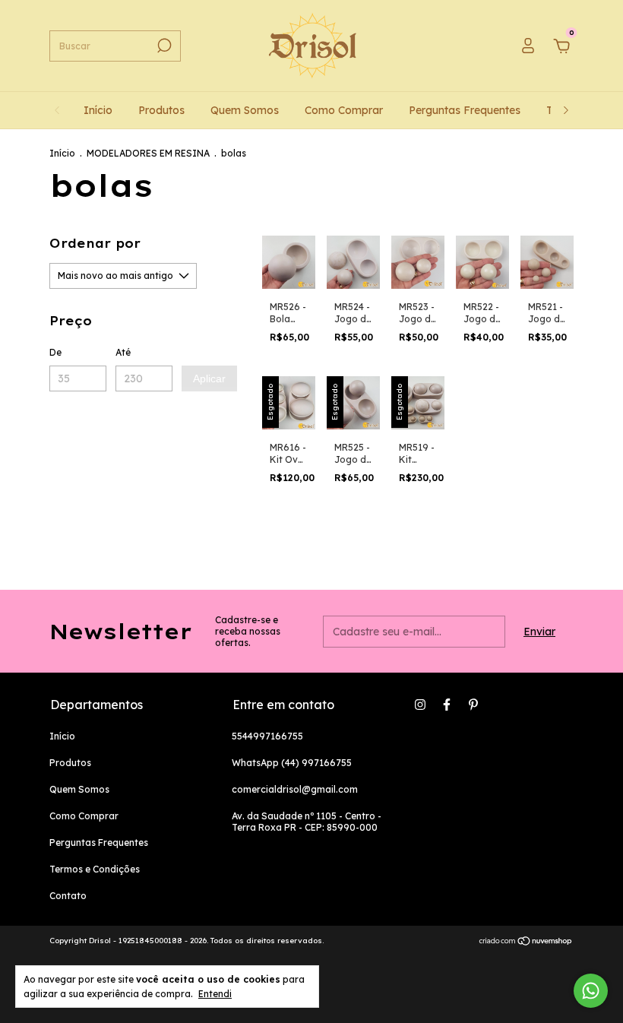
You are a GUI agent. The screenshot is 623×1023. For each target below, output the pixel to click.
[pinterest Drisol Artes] (473, 704)
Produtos (161, 110)
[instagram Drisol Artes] (420, 704)
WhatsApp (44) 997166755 (292, 762)
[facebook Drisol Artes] (447, 704)
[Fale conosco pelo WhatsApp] (591, 991)
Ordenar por (95, 243)
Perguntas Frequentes (464, 110)
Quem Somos (244, 110)
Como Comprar (344, 110)
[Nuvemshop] (526, 942)
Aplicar (209, 378)
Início (98, 110)
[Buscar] (163, 45)
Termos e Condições (94, 869)
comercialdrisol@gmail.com (295, 789)
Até (123, 352)
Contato (68, 895)
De (55, 352)
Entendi (215, 993)
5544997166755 (267, 736)
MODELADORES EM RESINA (148, 153)
